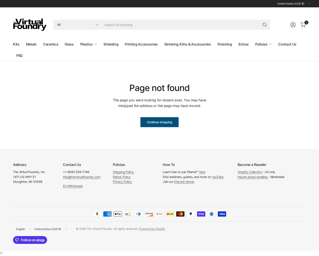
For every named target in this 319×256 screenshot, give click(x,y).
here (202, 172)
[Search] (264, 25)
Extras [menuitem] (243, 44)
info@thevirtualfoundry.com (81, 177)
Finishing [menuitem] (224, 44)
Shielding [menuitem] (111, 44)
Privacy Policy (122, 181)
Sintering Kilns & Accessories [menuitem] (187, 44)
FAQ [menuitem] (19, 55)
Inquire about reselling (253, 177)
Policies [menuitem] (261, 44)
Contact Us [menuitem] (287, 44)
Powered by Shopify (152, 228)
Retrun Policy (122, 177)
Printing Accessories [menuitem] (141, 44)
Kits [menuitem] (16, 44)
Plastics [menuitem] (86, 44)
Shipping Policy (123, 172)
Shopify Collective (250, 172)
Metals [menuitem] (31, 44)
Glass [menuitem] (69, 44)
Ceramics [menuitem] (50, 44)
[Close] (1, 253)
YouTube (218, 177)
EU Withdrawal (73, 186)
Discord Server (184, 181)
